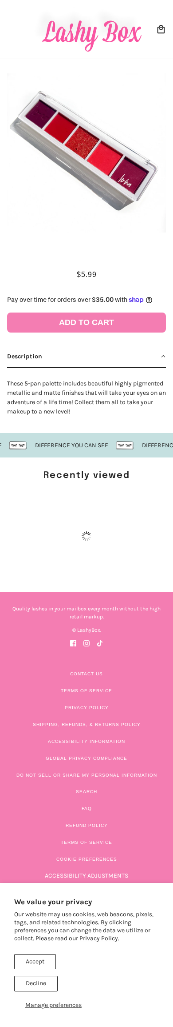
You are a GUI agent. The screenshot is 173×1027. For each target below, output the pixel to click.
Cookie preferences (86, 859)
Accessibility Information (86, 741)
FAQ (87, 808)
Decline (36, 983)
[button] (86, 356)
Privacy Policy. (99, 938)
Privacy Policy (87, 707)
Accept (35, 961)
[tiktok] (99, 642)
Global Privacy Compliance (86, 758)
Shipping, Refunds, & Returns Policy (87, 724)
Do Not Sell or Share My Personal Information (86, 775)
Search (86, 791)
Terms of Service (86, 690)
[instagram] (86, 642)
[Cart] (161, 29)
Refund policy (87, 825)
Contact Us (86, 673)
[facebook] (73, 642)
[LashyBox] (87, 29)
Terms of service (86, 842)
